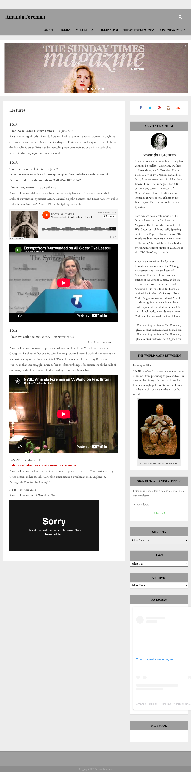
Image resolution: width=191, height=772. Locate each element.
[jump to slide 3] (95, 89)
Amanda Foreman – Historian (153, 703)
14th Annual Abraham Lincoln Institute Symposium (43, 465)
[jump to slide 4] (99, 89)
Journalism (109, 29)
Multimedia (85, 29)
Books (65, 29)
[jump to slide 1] (88, 89)
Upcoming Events (172, 29)
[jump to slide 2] (92, 89)
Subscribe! (159, 513)
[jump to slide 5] (103, 89)
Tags (159, 555)
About (49, 29)
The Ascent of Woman (139, 29)
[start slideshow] (84, 89)
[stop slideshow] (107, 89)
